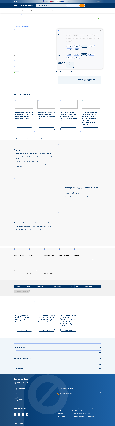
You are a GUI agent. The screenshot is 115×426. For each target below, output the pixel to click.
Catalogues (59, 368)
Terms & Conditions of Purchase (79, 413)
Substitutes (76, 138)
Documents (59, 352)
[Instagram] (27, 414)
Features (17, 138)
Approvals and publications (94, 138)
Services (24, 10)
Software (32, 10)
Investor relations (91, 410)
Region (15, 1)
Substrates (30, 138)
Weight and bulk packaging (65, 71)
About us (62, 10)
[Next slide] (104, 119)
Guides (53, 10)
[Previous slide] (11, 119)
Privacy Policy (60, 413)
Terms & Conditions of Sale (78, 416)
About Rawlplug (61, 410)
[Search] (82, 5)
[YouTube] (15, 414)
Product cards (59, 364)
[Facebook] (19, 414)
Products (16, 10)
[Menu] (15, 5)
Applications (44, 138)
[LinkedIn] (23, 414)
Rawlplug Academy (43, 10)
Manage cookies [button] (91, 416)
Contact (59, 408)
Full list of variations (60, 138)
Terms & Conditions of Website (78, 410)
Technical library (91, 408)
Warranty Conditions (62, 416)
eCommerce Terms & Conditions (79, 408)
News (89, 413)
